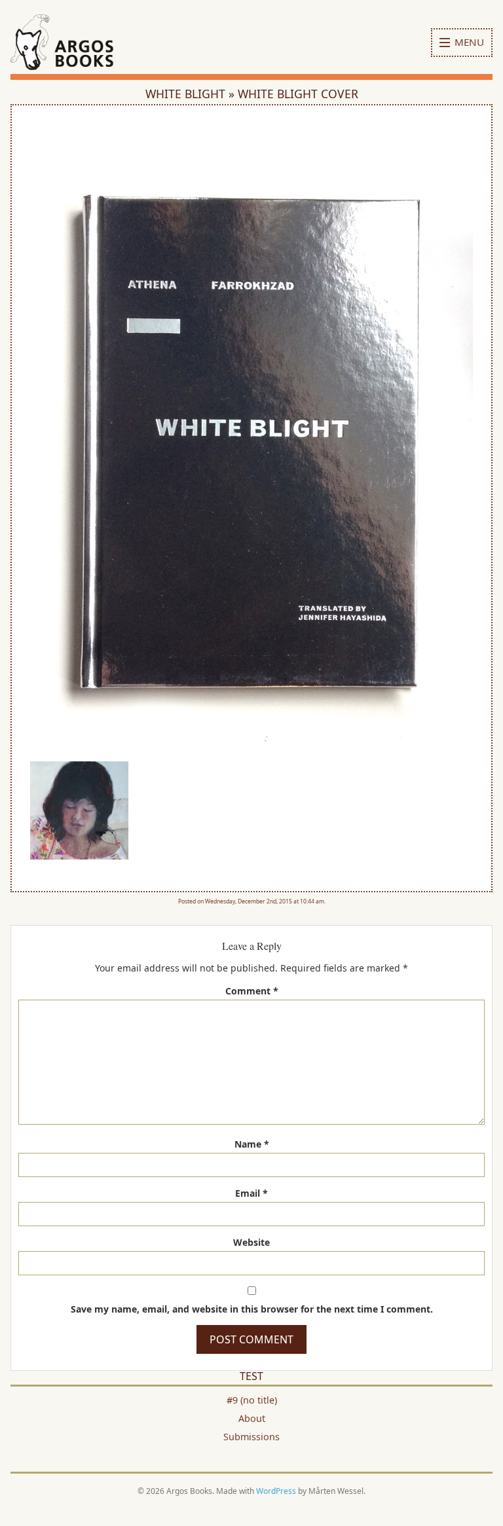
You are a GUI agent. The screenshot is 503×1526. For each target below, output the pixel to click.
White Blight (187, 93)
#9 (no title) (252, 1400)
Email (251, 1193)
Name (251, 1144)
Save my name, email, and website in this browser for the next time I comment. (252, 1309)
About (251, 1418)
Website (251, 1242)
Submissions (251, 1436)
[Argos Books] (77, 42)
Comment (251, 991)
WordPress (276, 1491)
